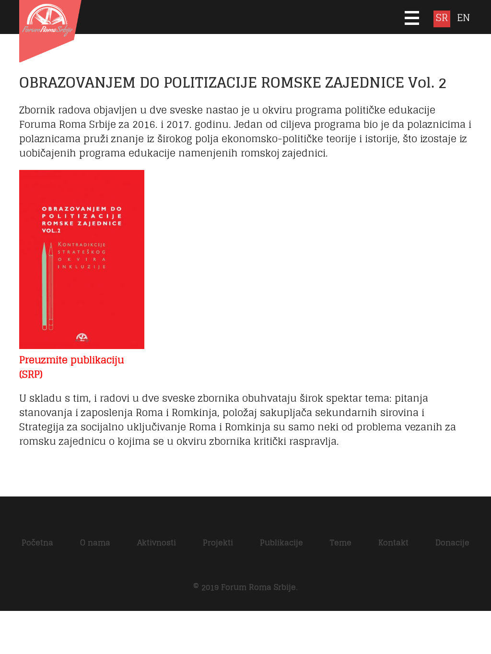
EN (463, 18)
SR (442, 18)
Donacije (452, 543)
